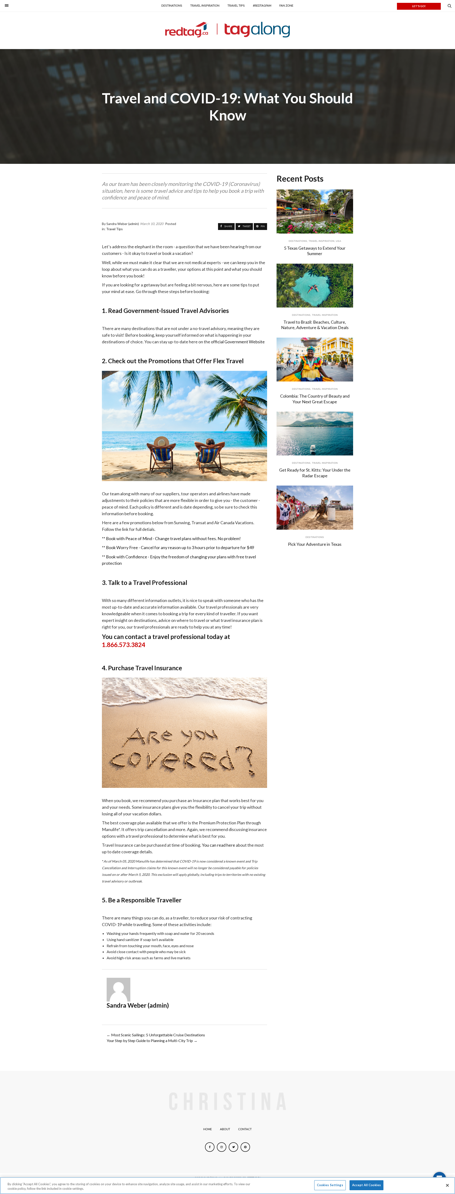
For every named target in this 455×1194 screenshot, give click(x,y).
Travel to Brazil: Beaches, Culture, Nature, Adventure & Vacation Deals (315, 324)
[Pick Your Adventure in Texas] (315, 507)
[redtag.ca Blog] (228, 29)
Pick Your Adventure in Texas (314, 544)
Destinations (171, 6)
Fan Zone (286, 6)
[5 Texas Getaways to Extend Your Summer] (315, 211)
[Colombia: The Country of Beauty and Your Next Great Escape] (315, 359)
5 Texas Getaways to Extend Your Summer (315, 250)
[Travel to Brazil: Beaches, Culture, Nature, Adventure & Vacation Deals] (315, 286)
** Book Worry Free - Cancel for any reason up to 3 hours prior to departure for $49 (178, 547)
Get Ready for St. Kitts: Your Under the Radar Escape (314, 472)
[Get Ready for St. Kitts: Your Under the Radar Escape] (315, 433)
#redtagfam (262, 6)
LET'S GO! (419, 6)
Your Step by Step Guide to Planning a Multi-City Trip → (152, 1040)
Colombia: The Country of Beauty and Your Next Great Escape (315, 398)
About (225, 1129)
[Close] (447, 1185)
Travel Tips (236, 6)
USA (338, 241)
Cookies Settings (330, 1185)
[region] (227, 1185)
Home (207, 1129)
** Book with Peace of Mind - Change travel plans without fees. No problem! (171, 538)
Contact (245, 1129)
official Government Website (238, 341)
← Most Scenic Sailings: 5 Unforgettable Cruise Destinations (156, 1035)
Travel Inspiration (204, 6)
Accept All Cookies (366, 1185)
